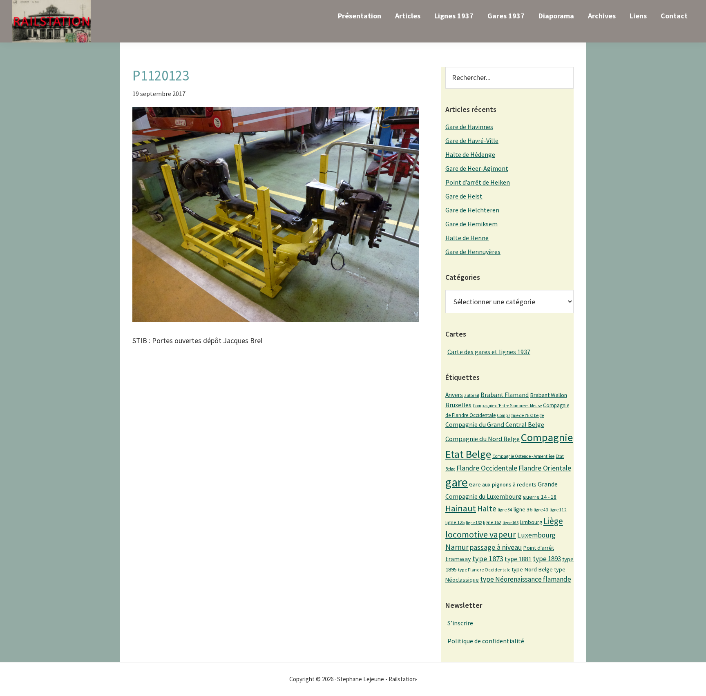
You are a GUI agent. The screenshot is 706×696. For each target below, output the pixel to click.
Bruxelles (458, 405)
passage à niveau (496, 547)
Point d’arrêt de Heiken (477, 182)
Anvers (454, 395)
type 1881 (518, 559)
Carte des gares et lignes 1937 (488, 352)
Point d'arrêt (538, 547)
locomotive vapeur (480, 534)
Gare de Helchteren (472, 210)
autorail (471, 395)
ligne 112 (558, 510)
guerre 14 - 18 (539, 496)
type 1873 (487, 558)
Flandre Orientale (544, 468)
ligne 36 (523, 509)
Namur (457, 547)
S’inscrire (460, 623)
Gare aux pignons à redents (502, 484)
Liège (553, 520)
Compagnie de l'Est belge (520, 415)
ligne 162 (492, 522)
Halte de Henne (467, 238)
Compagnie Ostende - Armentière (523, 456)
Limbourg (531, 522)
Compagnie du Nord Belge (482, 439)
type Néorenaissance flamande (525, 579)
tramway (458, 559)
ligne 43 (541, 510)
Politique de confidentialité (485, 641)
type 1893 (547, 558)
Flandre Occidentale (486, 468)
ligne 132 (474, 522)
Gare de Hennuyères (472, 252)
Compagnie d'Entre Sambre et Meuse (507, 405)
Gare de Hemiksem (471, 224)
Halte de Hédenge (470, 154)
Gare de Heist (464, 196)
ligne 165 (510, 522)
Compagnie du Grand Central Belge (494, 424)
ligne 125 (455, 522)
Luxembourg (536, 535)
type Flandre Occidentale (484, 570)
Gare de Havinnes (469, 127)
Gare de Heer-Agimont (476, 168)
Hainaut (460, 508)
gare (456, 482)
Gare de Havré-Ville (471, 140)
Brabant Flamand (504, 395)
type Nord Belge (532, 569)
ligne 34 (505, 510)
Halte (486, 508)
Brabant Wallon (548, 395)
